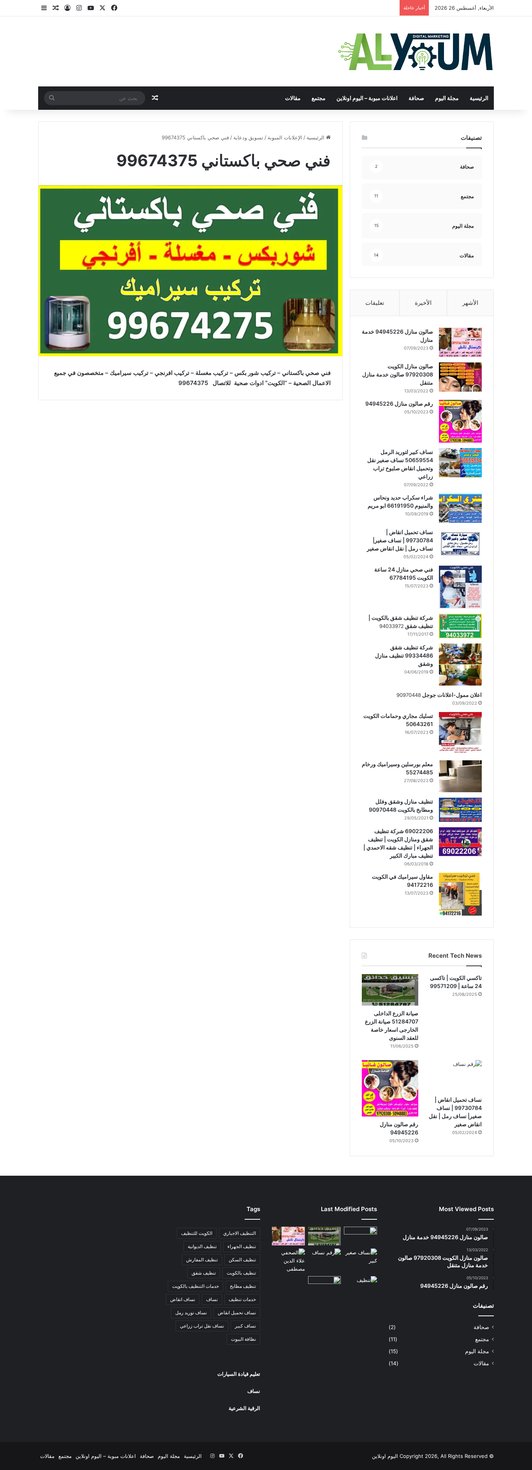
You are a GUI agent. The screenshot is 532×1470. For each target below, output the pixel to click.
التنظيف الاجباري (239, 1233)
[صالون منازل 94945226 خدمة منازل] (460, 342)
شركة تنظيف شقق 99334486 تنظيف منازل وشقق (404, 655)
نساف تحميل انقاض (237, 1312)
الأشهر (470, 302)
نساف (212, 1299)
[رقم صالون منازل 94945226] (460, 421)
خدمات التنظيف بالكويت (195, 1286)
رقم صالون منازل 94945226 (399, 403)
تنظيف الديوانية (202, 1246)
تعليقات (374, 302)
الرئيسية (479, 98)
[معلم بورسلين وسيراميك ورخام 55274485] (460, 776)
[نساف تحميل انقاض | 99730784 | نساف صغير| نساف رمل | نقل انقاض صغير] (460, 542)
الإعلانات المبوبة (285, 137)
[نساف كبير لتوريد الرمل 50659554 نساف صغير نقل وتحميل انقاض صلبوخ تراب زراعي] (460, 462)
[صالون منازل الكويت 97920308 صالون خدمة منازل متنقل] (460, 377)
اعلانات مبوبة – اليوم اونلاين (367, 98)
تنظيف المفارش (202, 1260)
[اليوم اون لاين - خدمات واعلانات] (416, 51)
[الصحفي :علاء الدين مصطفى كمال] (288, 1260)
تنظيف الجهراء (241, 1246)
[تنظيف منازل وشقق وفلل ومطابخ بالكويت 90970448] (460, 810)
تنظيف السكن (242, 1260)
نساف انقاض (182, 1299)
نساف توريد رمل (191, 1312)
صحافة (416, 98)
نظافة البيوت (243, 1339)
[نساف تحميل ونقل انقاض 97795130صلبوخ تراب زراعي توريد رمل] (360, 1236)
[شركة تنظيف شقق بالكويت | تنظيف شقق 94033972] (460, 626)
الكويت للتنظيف (196, 1233)
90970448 (408, 695)
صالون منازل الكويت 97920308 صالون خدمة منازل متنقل (397, 374)
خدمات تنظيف (242, 1299)
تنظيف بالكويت (241, 1273)
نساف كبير (245, 1326)
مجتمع (319, 98)
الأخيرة (423, 302)
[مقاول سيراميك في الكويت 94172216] (460, 894)
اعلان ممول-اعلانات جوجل (451, 694)
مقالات (293, 98)
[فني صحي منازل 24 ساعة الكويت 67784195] (460, 587)
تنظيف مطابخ (243, 1286)
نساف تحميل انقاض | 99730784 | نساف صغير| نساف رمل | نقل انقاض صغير (400, 540)
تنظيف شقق (204, 1273)
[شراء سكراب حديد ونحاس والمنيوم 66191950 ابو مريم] (460, 508)
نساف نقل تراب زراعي (202, 1326)
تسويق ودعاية (248, 137)
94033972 (391, 626)
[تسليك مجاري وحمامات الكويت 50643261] (460, 733)
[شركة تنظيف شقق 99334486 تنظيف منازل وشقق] (460, 665)
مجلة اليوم (447, 98)
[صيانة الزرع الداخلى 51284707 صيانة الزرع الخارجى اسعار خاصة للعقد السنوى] (390, 990)
